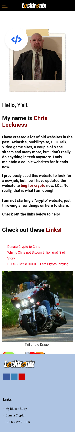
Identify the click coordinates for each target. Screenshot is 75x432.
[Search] (69, 5)
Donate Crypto (15, 415)
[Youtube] (22, 377)
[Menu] (5, 5)
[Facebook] (6, 377)
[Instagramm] (14, 377)
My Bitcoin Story (16, 408)
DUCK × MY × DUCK (18, 422)
